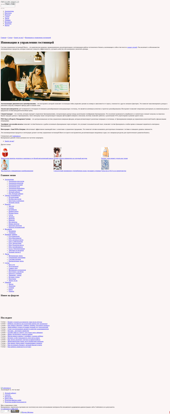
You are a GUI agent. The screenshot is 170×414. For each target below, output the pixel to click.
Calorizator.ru (16, 136)
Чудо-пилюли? (13, 266)
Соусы (11, 215)
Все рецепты (13, 222)
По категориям (14, 197)
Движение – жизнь (15, 275)
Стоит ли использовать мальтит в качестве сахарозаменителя (28, 329)
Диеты (7, 18)
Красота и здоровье (15, 273)
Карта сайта (9, 398)
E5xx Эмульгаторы (15, 243)
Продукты (8, 13)
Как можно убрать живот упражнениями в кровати (25, 343)
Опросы (11, 291)
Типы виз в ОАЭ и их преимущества (113, 171)
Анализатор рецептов (16, 183)
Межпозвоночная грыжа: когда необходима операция (25, 341)
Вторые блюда (13, 213)
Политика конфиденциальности (15, 402)
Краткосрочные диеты (16, 261)
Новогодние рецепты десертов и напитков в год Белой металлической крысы (27, 158)
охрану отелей (132, 47)
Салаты (11, 208)
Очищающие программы (17, 257)
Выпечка (12, 218)
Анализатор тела (14, 186)
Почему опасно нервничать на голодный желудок (70, 158)
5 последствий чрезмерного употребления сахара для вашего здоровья (77, 171)
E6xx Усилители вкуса (16, 245)
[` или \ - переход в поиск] (1, 4)
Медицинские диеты (16, 256)
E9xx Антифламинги (16, 247)
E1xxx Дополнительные (17, 248)
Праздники (12, 279)
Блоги (11, 289)
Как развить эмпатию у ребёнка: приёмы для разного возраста (28, 325)
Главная (3, 37)
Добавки (8, 20)
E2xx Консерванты (15, 238)
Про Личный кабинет (16, 193)
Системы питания (15, 259)
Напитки (12, 220)
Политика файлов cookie (13, 400)
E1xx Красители (14, 236)
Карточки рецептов (15, 225)
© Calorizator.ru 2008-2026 (9, 409)
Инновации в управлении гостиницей (38, 37)
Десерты (11, 217)
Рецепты (8, 15)
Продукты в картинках (16, 201)
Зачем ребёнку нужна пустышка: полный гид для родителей (28, 327)
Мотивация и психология (17, 270)
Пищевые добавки (11, 234)
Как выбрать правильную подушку (19, 347)
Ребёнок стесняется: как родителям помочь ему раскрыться (27, 323)
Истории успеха (14, 277)
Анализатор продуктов (16, 181)
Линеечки (8, 23)
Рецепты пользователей (17, 227)
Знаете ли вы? (18, 37)
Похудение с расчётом (16, 272)
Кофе (13, 4)
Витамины (8, 22)
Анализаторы (9, 11)
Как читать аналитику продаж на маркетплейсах (24, 339)
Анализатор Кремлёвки (16, 188)
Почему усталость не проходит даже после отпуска (25, 322)
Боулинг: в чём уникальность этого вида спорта (24, 338)
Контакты (8, 396)
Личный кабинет (14, 192)
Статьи (7, 16)
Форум (7, 4)
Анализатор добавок (15, 190)
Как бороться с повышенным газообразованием (17, 171)
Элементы (12, 233)
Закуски (11, 206)
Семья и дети (13, 268)
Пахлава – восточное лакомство (18, 331)
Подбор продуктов (15, 199)
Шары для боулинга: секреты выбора (20, 334)
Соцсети (7, 395)
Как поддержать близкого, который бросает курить (25, 345)
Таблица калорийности (12, 195)
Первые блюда (13, 211)
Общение (8, 282)
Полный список (14, 202)
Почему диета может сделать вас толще (114, 158)
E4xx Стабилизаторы (16, 241)
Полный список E (15, 252)
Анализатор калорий (16, 185)
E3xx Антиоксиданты (16, 240)
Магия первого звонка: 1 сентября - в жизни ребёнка (25, 336)
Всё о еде (12, 264)
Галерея (11, 288)
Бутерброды (13, 209)
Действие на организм (16, 250)
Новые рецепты (14, 224)
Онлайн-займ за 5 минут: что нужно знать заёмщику (25, 332)
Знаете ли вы (13, 280)
